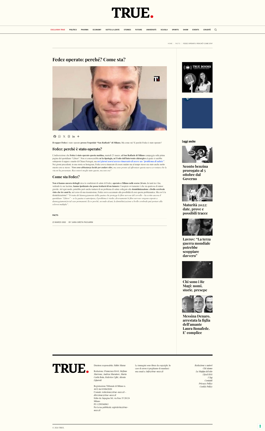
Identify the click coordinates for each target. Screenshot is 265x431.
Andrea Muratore (111, 374)
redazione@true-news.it (113, 392)
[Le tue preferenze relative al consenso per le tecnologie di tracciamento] (260, 426)
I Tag (210, 377)
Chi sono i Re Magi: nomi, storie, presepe (195, 285)
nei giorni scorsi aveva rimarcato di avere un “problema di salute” (130, 161)
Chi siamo (207, 368)
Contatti (208, 380)
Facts (177, 43)
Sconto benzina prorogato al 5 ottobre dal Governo (195, 172)
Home (170, 43)
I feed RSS (207, 374)
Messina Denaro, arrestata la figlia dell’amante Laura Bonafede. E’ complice (196, 324)
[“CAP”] (197, 113)
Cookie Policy (206, 386)
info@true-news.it (154, 371)
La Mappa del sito (204, 371)
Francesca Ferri (111, 371)
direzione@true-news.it (105, 395)
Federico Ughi (111, 377)
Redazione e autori (203, 365)
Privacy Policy (205, 383)
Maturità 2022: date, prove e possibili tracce (195, 208)
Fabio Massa (119, 365)
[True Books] (197, 90)
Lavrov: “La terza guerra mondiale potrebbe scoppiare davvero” (197, 247)
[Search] (215, 29)
